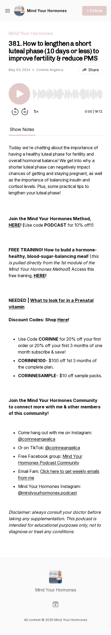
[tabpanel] (55, 342)
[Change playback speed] (36, 111)
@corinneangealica (36, 439)
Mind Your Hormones (47, 10)
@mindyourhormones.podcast (47, 492)
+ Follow (94, 10)
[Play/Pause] (19, 94)
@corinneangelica (62, 447)
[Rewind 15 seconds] (15, 111)
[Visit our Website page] (55, 604)
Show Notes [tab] (22, 129)
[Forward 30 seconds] (25, 111)
